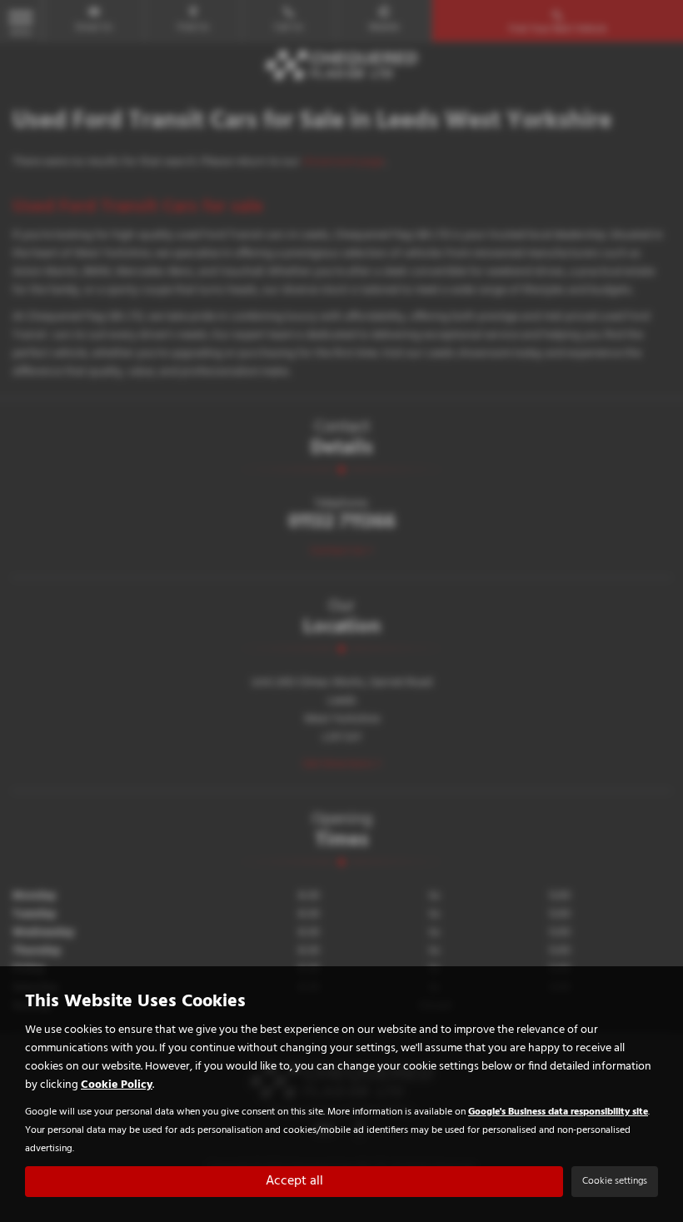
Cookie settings (614, 1181)
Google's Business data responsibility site (558, 1112)
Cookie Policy (116, 1085)
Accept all (294, 1181)
